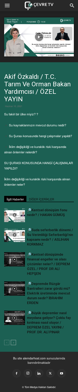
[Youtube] (61, 373)
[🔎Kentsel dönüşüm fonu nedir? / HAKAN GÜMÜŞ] (14, 215)
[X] (50, 373)
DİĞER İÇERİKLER (41, 199)
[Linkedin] (39, 373)
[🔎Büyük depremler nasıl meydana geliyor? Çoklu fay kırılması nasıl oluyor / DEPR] (14, 318)
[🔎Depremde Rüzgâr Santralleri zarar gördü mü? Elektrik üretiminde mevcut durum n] (14, 288)
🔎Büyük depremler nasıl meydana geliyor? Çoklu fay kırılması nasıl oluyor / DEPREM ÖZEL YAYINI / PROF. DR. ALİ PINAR (49, 322)
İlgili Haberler (15, 199)
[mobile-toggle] (7, 5)
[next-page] (13, 342)
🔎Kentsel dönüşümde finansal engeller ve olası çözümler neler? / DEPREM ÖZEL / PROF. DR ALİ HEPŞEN (48, 264)
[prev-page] (6, 342)
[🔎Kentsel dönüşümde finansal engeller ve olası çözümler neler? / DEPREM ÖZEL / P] (14, 259)
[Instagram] (28, 373)
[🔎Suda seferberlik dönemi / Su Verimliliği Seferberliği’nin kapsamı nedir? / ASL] (14, 235)
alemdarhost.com (34, 358)
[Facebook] (16, 373)
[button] (72, 5)
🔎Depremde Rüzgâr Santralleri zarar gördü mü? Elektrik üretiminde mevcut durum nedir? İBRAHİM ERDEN (48, 293)
